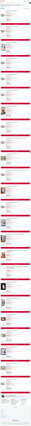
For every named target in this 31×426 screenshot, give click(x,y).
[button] (28, 22)
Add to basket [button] (15, 39)
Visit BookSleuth (13, 404)
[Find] (30, 3)
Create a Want (3, 403)
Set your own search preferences (24, 404)
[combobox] (16, 3)
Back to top (15, 407)
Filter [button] (2, 8)
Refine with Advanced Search (5, 6)
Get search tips (23, 400)
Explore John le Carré (22, 396)
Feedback (30, 152)
